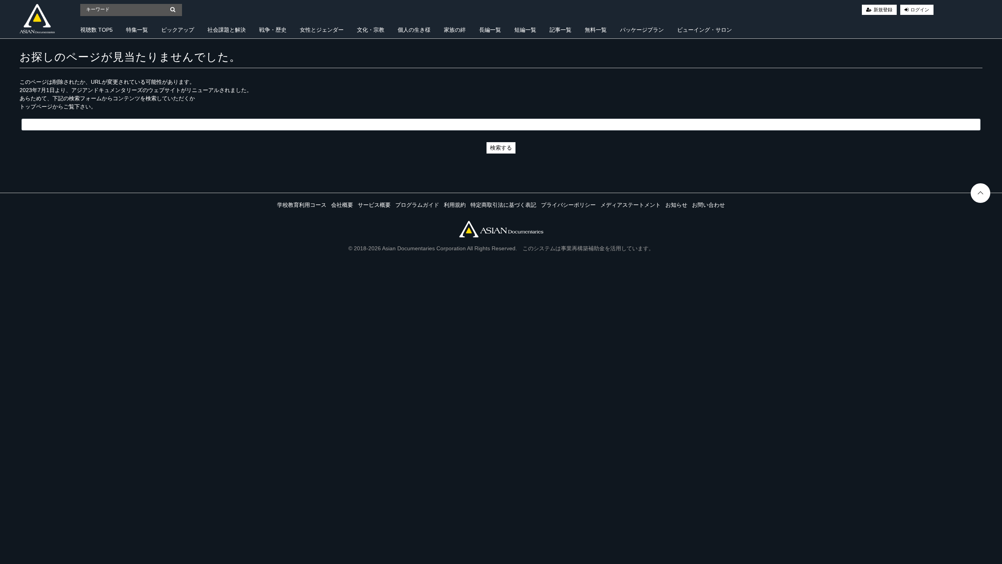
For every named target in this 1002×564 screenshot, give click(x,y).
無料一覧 (596, 30)
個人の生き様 (414, 30)
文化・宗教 (370, 30)
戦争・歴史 (273, 30)
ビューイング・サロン (704, 30)
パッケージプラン (642, 30)
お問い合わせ (708, 205)
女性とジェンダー (322, 30)
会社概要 (342, 205)
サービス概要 (374, 205)
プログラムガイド (417, 205)
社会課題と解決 (226, 30)
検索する (501, 148)
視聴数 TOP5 (96, 30)
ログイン (919, 10)
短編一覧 (525, 30)
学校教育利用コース (301, 205)
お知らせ (676, 205)
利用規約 (455, 205)
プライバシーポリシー (568, 205)
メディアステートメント (630, 205)
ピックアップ (177, 30)
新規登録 (883, 10)
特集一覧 (137, 30)
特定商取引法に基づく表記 (503, 205)
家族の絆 (455, 30)
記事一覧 (560, 30)
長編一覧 (490, 30)
